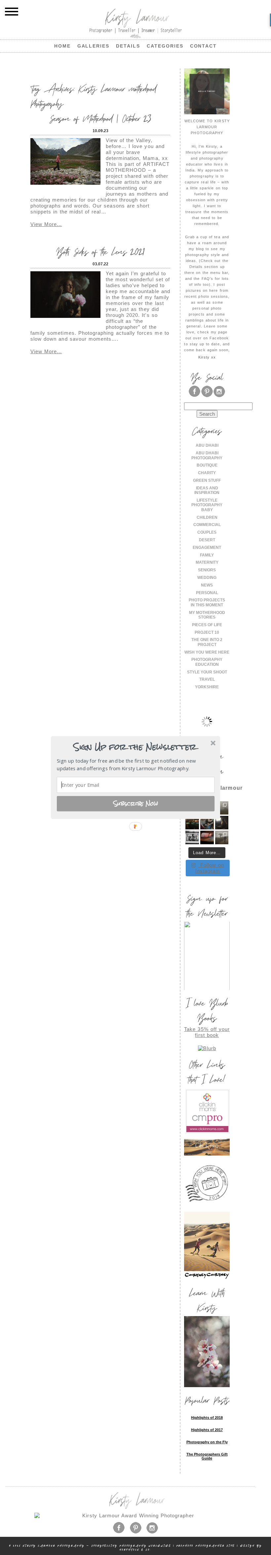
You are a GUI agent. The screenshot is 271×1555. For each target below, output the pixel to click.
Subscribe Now (135, 803)
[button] (135, 747)
